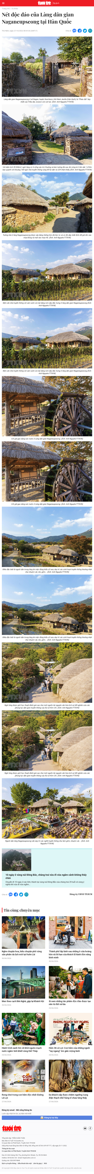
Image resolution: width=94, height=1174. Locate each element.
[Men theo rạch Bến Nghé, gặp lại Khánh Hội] (23, 982)
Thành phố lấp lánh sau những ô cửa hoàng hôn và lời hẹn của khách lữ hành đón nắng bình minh (70, 954)
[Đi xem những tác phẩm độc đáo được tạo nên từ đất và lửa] (70, 982)
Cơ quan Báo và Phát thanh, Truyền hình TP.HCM (19, 1151)
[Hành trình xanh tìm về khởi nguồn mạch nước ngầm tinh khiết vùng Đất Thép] (23, 1029)
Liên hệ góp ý (37, 1163)
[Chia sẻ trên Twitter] (85, 30)
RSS (45, 1163)
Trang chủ (6, 9)
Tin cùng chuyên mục (22, 910)
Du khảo (15, 9)
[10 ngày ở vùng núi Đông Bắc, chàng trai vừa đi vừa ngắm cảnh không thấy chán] (16, 860)
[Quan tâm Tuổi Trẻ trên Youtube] (85, 1128)
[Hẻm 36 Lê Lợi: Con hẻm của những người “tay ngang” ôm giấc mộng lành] (70, 1029)
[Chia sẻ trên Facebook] (80, 30)
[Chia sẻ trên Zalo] (74, 30)
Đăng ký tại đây (51, 1118)
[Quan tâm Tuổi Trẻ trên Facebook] (90, 1128)
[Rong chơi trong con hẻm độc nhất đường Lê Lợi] (23, 1076)
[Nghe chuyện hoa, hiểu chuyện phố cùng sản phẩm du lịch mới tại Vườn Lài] (23, 932)
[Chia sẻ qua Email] (90, 30)
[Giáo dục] (56, 3)
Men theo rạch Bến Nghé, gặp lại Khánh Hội (23, 1001)
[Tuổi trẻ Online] (45, 3)
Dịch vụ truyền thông (9, 1163)
